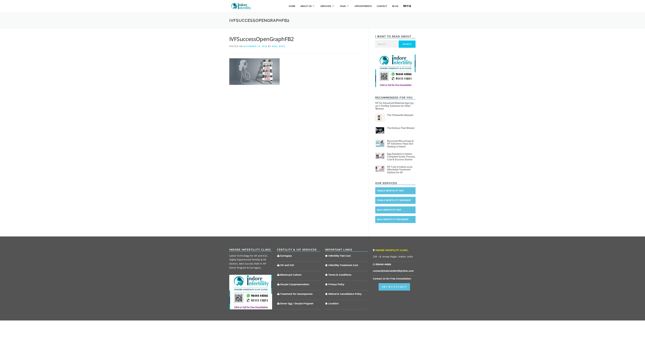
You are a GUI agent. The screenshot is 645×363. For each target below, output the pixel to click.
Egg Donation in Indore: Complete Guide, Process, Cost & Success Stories (401, 157)
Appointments (363, 6)
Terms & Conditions (339, 274)
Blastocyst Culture (290, 274)
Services (325, 6)
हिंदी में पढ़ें (407, 6)
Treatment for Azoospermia (296, 293)
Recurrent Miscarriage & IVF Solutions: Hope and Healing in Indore (400, 144)
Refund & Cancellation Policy (345, 293)
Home (292, 6)
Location (333, 303)
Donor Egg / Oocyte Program (296, 303)
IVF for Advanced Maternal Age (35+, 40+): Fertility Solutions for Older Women (395, 106)
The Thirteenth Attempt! (400, 115)
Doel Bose (278, 46)
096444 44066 (383, 264)
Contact (382, 6)
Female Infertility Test (390, 191)
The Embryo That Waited (400, 128)
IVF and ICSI (287, 265)
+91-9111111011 (394, 287)
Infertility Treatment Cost (343, 265)
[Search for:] (386, 44)
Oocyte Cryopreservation (294, 284)
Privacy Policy (336, 284)
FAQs (343, 6)
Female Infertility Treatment (394, 200)
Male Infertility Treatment (392, 219)
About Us (306, 6)
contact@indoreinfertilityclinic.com (393, 270)
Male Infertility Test (389, 210)
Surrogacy (286, 255)
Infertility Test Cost (339, 255)
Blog (395, 6)
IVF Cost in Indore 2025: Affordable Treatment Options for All (400, 170)
